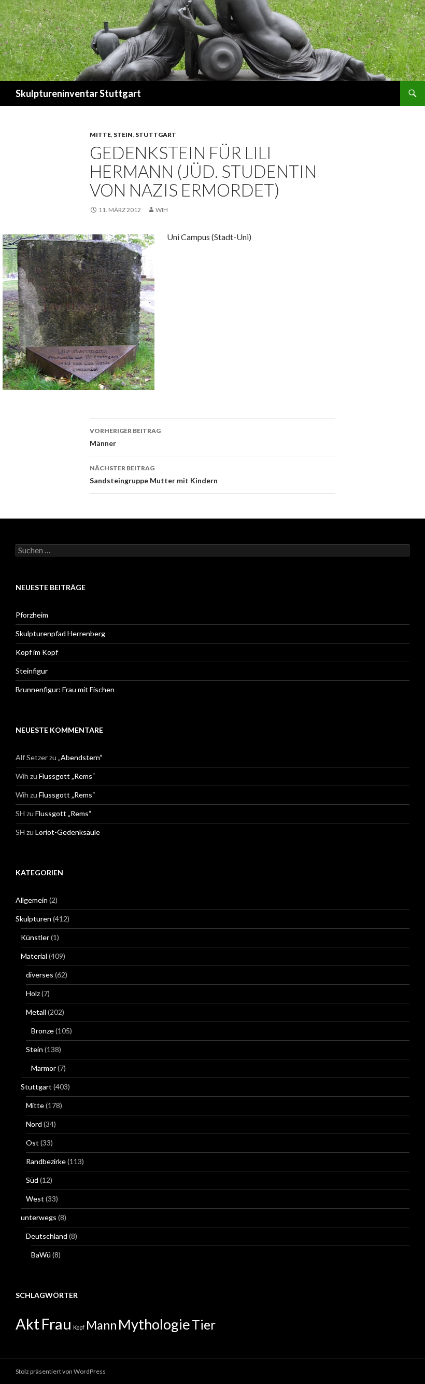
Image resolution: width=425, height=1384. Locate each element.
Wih (161, 210)
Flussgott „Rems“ (67, 776)
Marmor (43, 1068)
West (35, 1198)
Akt (27, 1324)
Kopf (78, 1327)
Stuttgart (155, 134)
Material (34, 956)
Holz (33, 993)
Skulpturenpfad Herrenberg (60, 633)
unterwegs (38, 1217)
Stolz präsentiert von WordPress (61, 1371)
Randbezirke (46, 1161)
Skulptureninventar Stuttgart (78, 93)
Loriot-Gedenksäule (67, 832)
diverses (39, 974)
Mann (101, 1325)
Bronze (42, 1030)
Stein (123, 134)
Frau (56, 1324)
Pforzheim (32, 614)
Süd (32, 1180)
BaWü (41, 1254)
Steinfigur (32, 670)
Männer (125, 437)
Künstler (35, 937)
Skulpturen (33, 918)
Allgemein (32, 900)
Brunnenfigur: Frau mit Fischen (65, 689)
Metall (36, 1012)
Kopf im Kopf (37, 652)
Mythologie (154, 1324)
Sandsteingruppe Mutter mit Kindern (154, 474)
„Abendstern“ (80, 757)
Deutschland (46, 1236)
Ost (32, 1142)
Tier (204, 1324)
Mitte (100, 134)
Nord (34, 1124)
